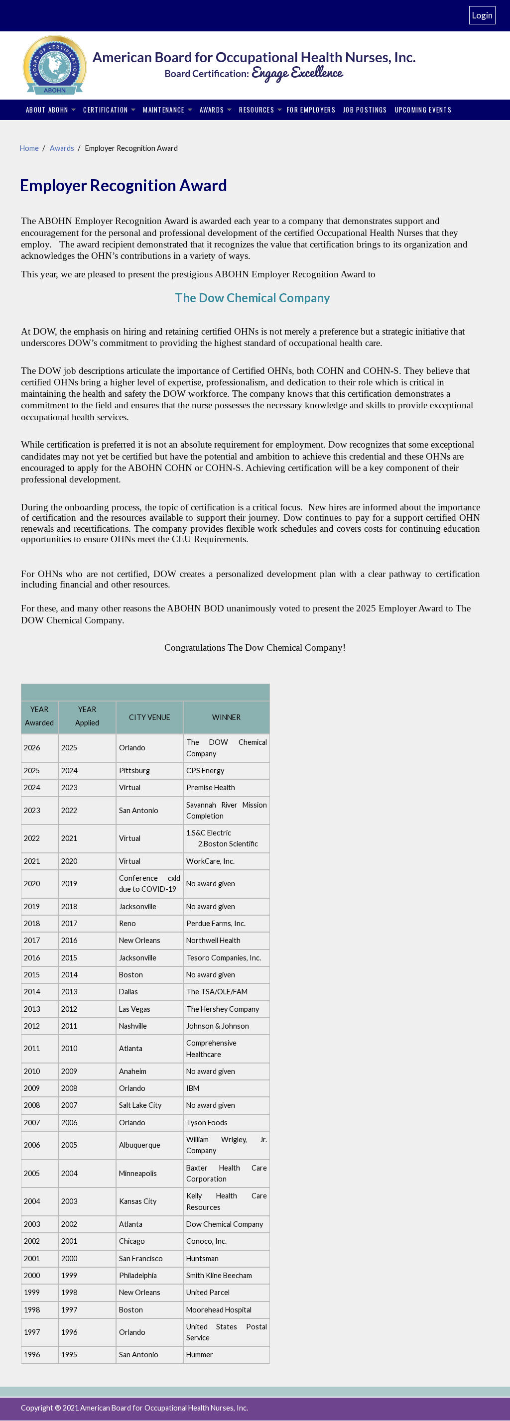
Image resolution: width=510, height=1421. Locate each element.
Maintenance (163, 110)
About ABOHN (47, 110)
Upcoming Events (423, 110)
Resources (256, 110)
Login (482, 15)
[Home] (235, 65)
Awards (212, 110)
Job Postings (365, 110)
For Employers (311, 110)
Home (29, 148)
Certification (105, 110)
